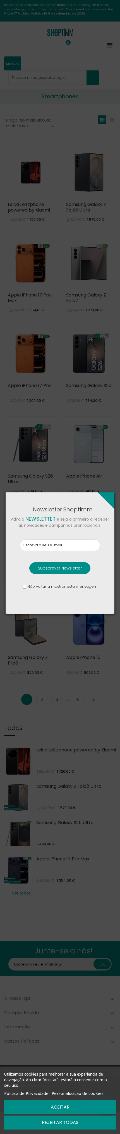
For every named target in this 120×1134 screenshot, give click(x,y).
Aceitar (60, 1107)
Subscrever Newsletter (60, 568)
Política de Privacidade (26, 1093)
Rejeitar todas (60, 1122)
